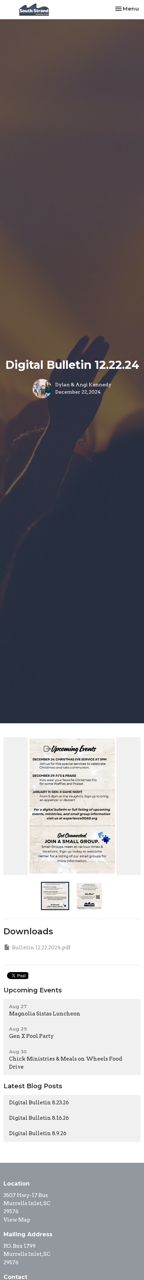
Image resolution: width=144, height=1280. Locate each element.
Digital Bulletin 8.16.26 (39, 1118)
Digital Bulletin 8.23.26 (39, 1102)
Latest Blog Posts (32, 1086)
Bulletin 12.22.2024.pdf (41, 947)
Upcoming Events (32, 990)
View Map (16, 1220)
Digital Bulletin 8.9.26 (37, 1133)
